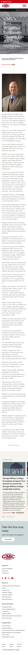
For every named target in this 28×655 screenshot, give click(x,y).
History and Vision (7, 618)
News (7, 58)
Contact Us (5, 565)
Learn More (8, 539)
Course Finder (5, 590)
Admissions (5, 571)
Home (3, 58)
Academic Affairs (6, 613)
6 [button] (10, 516)
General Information (7, 604)
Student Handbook (7, 628)
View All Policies (6, 626)
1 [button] (3, 516)
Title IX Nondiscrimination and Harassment (13, 630)
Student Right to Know (8, 637)
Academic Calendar (7, 594)
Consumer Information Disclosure (11, 586)
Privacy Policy (5, 634)
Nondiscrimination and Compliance (11, 632)
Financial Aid (5, 573)
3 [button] (6, 516)
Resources (5, 583)
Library (4, 588)
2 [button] (4, 516)
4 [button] (7, 516)
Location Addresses (7, 568)
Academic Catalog (7, 592)
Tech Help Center (6, 597)
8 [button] (13, 516)
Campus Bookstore (7, 599)
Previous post (11, 445)
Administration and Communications (12, 616)
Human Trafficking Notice (8, 609)
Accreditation (5, 611)
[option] (14, 487)
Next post (17, 445)
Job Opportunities (7, 607)
